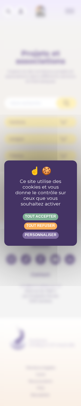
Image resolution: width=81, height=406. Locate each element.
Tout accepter (40, 216)
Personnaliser (40, 235)
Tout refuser (40, 226)
